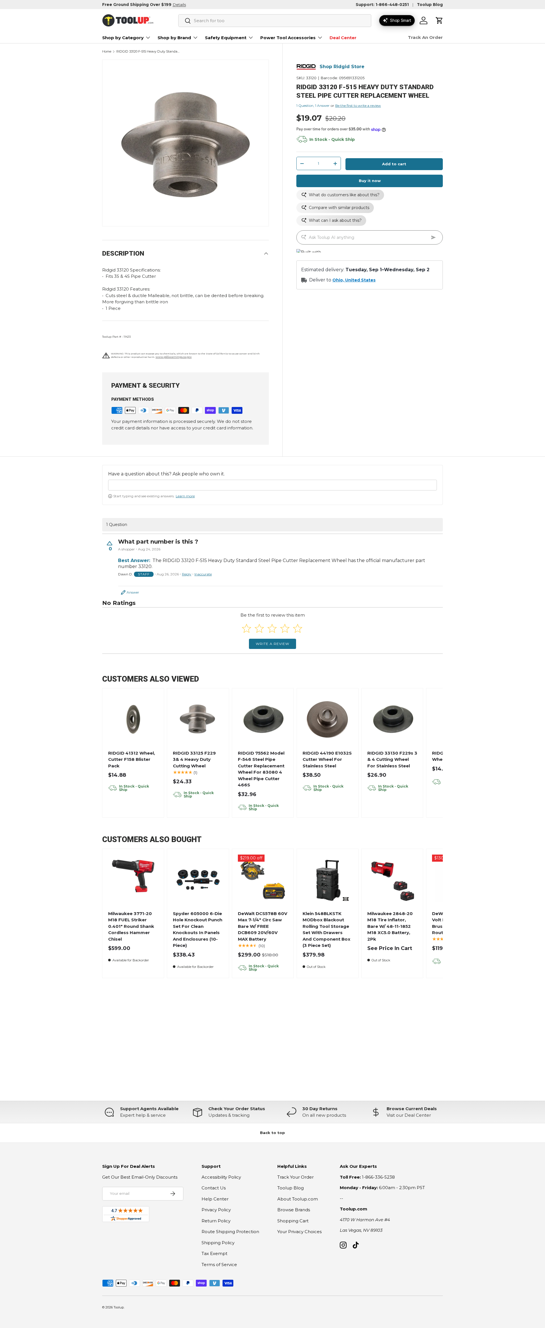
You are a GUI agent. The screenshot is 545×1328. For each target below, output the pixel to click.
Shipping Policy (218, 1242)
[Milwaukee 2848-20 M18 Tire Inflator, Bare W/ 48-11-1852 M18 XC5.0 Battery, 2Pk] (392, 879)
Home (106, 51)
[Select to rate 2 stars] (259, 628)
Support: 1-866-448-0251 (382, 4)
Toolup (119, 1307)
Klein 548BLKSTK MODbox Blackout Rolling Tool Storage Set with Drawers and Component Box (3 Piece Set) (326, 929)
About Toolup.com (297, 1199)
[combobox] (274, 20)
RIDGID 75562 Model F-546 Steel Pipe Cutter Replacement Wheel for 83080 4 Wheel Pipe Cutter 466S (261, 769)
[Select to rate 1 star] (246, 628)
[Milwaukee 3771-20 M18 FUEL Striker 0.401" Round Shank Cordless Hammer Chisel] (133, 879)
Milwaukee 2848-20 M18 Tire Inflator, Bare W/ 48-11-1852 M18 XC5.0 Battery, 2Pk (390, 926)
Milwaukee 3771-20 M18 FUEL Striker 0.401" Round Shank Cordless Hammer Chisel (131, 926)
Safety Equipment (225, 37)
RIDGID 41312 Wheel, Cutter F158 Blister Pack (131, 759)
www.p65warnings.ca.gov (174, 357)
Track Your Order (295, 1177)
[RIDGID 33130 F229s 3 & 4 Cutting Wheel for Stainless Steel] (392, 719)
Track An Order (425, 37)
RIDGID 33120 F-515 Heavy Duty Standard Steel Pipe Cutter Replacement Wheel (148, 51)
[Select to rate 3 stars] (272, 628)
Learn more (185, 496)
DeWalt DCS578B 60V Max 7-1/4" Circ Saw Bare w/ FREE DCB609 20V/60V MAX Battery (262, 926)
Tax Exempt (214, 1253)
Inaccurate (203, 574)
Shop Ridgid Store (342, 67)
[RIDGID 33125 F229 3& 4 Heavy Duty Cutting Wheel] (198, 719)
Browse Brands (293, 1209)
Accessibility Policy (221, 1177)
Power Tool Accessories (288, 37)
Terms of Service (219, 1264)
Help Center (215, 1199)
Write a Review (272, 644)
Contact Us (214, 1188)
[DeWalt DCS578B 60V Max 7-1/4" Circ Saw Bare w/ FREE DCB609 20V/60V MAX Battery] (262, 879)
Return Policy (216, 1220)
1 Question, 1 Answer (313, 105)
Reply (186, 574)
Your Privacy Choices (299, 1231)
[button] (439, 20)
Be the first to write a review (358, 105)
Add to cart (394, 164)
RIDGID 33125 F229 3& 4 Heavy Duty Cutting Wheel (194, 759)
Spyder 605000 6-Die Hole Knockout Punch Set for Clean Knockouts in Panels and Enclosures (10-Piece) (197, 929)
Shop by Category (123, 37)
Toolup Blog (430, 4)
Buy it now (370, 181)
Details (179, 4)
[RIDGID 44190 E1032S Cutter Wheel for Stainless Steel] (327, 719)
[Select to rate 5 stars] (297, 628)
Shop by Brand (174, 37)
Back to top (272, 1132)
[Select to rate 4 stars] (285, 628)
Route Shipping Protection (230, 1231)
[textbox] (272, 485)
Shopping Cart (293, 1220)
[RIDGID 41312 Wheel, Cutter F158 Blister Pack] (133, 719)
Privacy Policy (216, 1209)
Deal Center (343, 37)
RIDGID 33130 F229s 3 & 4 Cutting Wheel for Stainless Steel (392, 759)
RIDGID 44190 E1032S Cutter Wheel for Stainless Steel (327, 759)
